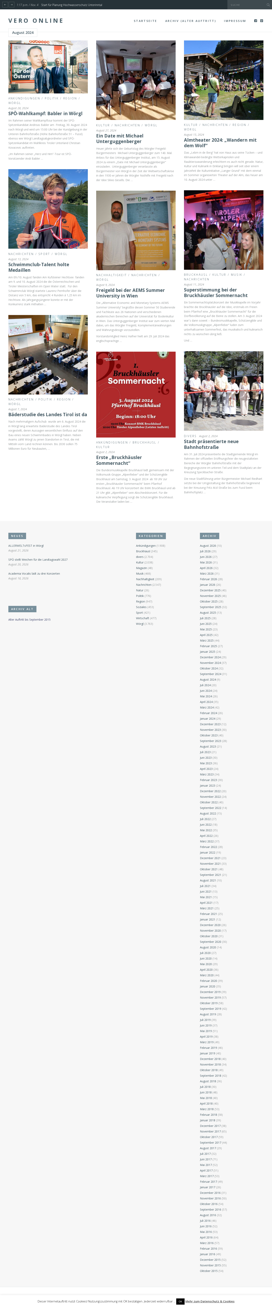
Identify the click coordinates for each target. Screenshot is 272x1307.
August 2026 (208, 546)
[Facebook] (256, 21)
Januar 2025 (207, 652)
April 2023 (206, 769)
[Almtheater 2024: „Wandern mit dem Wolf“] (223, 80)
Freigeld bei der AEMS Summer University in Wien (130, 293)
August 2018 (208, 1081)
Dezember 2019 (210, 992)
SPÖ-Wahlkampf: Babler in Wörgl (45, 113)
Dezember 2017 (210, 1126)
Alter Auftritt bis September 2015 (29, 619)
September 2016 (210, 1209)
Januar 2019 (207, 1053)
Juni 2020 (206, 958)
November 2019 (210, 997)
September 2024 (210, 674)
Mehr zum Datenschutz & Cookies (210, 1301)
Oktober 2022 (209, 802)
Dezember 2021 (210, 858)
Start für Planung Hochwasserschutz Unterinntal (71, 5)
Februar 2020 (208, 981)
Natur (139, 590)
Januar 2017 (207, 1187)
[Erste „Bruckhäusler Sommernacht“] (136, 395)
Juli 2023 (205, 752)
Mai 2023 (206, 763)
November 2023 (210, 730)
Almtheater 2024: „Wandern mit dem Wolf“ (220, 143)
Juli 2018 (205, 1087)
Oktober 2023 (209, 735)
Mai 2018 (206, 1098)
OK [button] (180, 1301)
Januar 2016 (207, 1254)
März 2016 (207, 1243)
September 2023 (210, 741)
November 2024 (210, 663)
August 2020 (208, 947)
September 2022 (210, 808)
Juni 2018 (206, 1092)
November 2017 (210, 1131)
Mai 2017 (206, 1165)
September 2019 (210, 1009)
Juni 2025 (206, 624)
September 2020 (210, 942)
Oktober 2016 (209, 1204)
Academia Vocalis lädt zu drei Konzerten (34, 573)
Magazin (141, 568)
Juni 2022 (206, 824)
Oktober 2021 (209, 869)
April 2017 (206, 1170)
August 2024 (208, 679)
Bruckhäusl (196, 275)
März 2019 (207, 1042)
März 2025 (207, 640)
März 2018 (207, 1109)
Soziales (141, 607)
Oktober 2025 (209, 601)
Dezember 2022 (210, 791)
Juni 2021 (206, 891)
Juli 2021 (205, 886)
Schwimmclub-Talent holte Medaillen (38, 267)
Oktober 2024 (209, 668)
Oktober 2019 (209, 1003)
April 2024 (206, 702)
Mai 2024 (206, 696)
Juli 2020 (205, 953)
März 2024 (207, 707)
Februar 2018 (208, 1115)
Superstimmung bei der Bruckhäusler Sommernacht (216, 292)
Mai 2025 (206, 629)
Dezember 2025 (210, 590)
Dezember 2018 (210, 1059)
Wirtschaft (142, 618)
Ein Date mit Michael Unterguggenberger (119, 138)
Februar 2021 (208, 914)
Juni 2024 (206, 691)
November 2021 (210, 863)
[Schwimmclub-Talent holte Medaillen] (48, 209)
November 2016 (210, 1198)
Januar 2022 (207, 852)
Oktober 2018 (209, 1070)
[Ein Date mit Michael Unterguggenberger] (136, 80)
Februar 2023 (208, 780)
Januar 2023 (207, 785)
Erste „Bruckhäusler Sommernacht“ (119, 460)
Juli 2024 (205, 685)
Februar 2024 (208, 713)
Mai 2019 (206, 1031)
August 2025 (208, 612)
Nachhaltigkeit (111, 275)
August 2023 (208, 746)
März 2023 (207, 774)
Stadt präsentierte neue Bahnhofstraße (211, 444)
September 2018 (210, 1075)
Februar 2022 (208, 847)
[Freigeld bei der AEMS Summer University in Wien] (136, 230)
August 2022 (208, 813)
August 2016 (208, 1215)
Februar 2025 (208, 646)
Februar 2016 (208, 1248)
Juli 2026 (205, 551)
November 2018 (210, 1064)
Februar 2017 (208, 1181)
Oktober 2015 (209, 1271)
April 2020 (206, 969)
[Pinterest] (262, 21)
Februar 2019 (208, 1048)
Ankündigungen (24, 98)
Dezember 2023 (210, 724)
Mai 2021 (206, 897)
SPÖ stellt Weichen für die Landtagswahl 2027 (38, 559)
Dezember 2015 (210, 1260)
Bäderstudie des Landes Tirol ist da (47, 414)
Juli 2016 (205, 1221)
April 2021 (206, 903)
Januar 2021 (207, 919)
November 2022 (210, 797)
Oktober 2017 (209, 1137)
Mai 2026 (206, 562)
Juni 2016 (206, 1226)
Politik (52, 98)
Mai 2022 (206, 830)
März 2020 (207, 975)
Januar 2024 (207, 718)
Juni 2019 (206, 1025)
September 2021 (210, 875)
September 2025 (210, 607)
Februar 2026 (208, 579)
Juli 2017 (205, 1154)
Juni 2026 (206, 557)
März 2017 (207, 1176)
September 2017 (210, 1142)
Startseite (145, 21)
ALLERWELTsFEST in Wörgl (26, 546)
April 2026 (206, 568)
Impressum (235, 21)
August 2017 (208, 1148)
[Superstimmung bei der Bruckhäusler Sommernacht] (223, 230)
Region (70, 98)
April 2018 (206, 1103)
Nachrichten (127, 125)
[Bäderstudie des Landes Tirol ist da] (48, 354)
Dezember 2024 (210, 657)
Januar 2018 (207, 1120)
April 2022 (206, 836)
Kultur (103, 125)
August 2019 (208, 1014)
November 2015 (210, 1265)
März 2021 (207, 908)
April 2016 (206, 1237)
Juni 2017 (206, 1159)
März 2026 (207, 573)
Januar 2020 (207, 986)
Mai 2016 (206, 1232)
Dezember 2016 (210, 1193)
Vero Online (36, 21)
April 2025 (206, 635)
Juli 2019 (205, 1020)
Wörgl (14, 103)
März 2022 (207, 841)
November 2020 (210, 930)
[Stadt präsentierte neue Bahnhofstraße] (223, 391)
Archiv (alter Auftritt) (190, 21)
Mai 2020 (206, 964)
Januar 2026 (207, 585)
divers (190, 436)
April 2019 (206, 1036)
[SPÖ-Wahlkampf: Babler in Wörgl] (48, 66)
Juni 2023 (206, 757)
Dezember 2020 (210, 925)
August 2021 (208, 880)
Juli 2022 (205, 819)
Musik (237, 275)
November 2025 (210, 596)
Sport (44, 254)
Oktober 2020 (209, 936)
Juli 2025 (205, 618)
